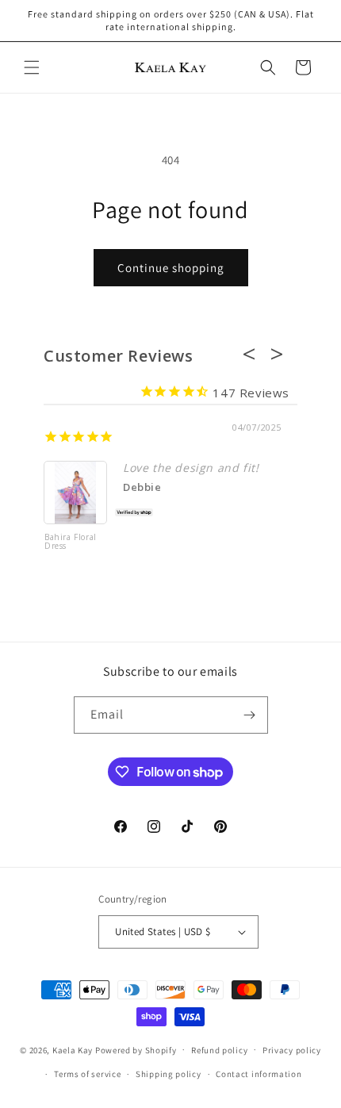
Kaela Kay (72, 1049)
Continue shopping (170, 267)
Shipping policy (168, 1073)
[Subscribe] (249, 715)
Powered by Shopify (136, 1049)
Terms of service (87, 1073)
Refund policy (219, 1050)
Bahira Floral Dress (70, 542)
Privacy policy (291, 1050)
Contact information (258, 1073)
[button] (31, 67)
